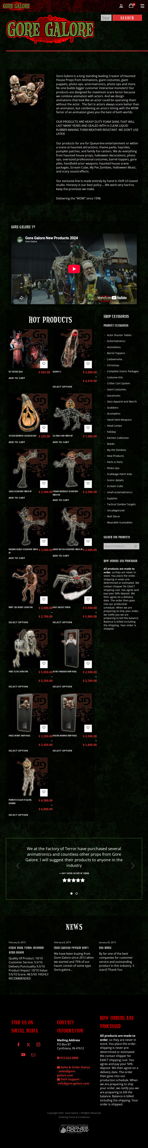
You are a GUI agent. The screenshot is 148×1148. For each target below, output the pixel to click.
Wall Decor (113, 516)
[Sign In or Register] (121, 6)
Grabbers (112, 407)
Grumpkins (113, 413)
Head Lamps (114, 425)
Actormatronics (116, 341)
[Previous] (16, 865)
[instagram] (38, 1046)
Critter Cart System (118, 383)
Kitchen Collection (118, 438)
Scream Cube (115, 486)
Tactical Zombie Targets (121, 504)
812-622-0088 (69, 1058)
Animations (114, 347)
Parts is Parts (115, 462)
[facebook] (18, 1046)
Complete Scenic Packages (123, 371)
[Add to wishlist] (44, 364)
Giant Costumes (116, 389)
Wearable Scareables (119, 522)
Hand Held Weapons (119, 419)
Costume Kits (115, 377)
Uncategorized (116, 510)
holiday (111, 431)
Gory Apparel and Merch (122, 401)
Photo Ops (113, 468)
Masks (111, 443)
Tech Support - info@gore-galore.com (73, 1081)
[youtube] (23, 1057)
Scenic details (115, 480)
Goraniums (113, 395)
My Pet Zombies (116, 450)
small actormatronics (119, 492)
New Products (115, 456)
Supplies (112, 498)
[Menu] (142, 5)
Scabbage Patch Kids (119, 474)
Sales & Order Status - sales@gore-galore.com (73, 1071)
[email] (33, 1056)
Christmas (113, 365)
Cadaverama (114, 359)
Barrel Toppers (116, 353)
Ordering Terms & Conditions (74, 1117)
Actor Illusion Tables (119, 335)
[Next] (132, 865)
